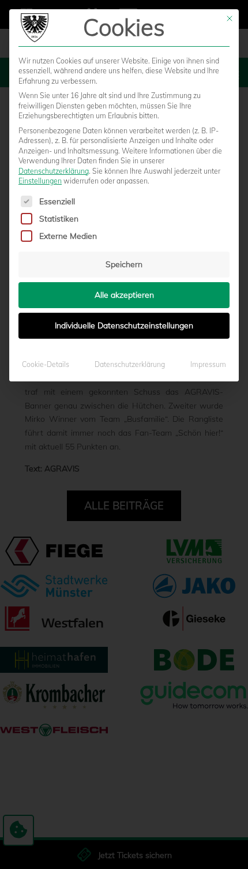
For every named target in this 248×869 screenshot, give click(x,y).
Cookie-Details (45, 364)
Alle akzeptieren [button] (124, 295)
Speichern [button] (124, 264)
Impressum (208, 364)
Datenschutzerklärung (53, 171)
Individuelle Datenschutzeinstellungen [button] (124, 325)
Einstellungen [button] (40, 181)
